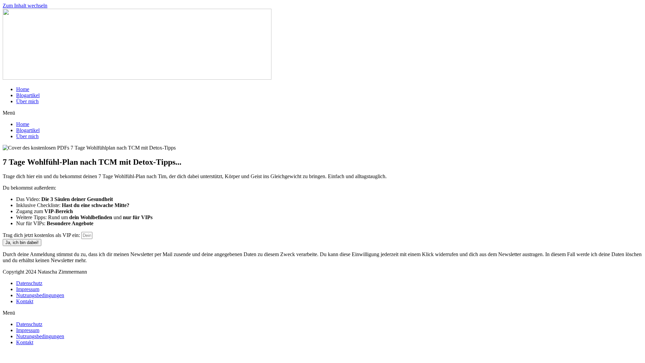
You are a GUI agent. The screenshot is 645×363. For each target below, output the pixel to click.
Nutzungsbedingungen (40, 295)
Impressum (27, 289)
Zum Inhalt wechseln (25, 5)
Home (22, 89)
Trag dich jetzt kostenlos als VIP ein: (42, 235)
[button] (322, 113)
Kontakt (24, 301)
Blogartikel (28, 95)
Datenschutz (29, 283)
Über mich (27, 101)
